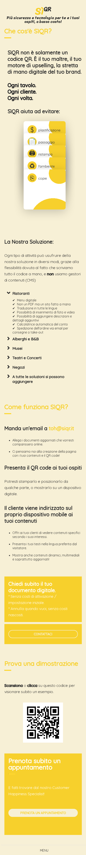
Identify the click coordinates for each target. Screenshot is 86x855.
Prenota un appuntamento (43, 813)
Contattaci (43, 634)
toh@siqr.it (61, 428)
